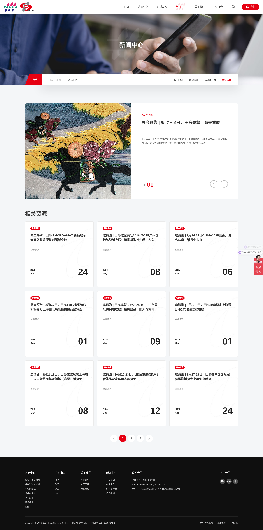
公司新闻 (178, 79)
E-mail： (136, 484)
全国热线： (137, 480)
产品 (57, 489)
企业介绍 (85, 480)
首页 (51, 79)
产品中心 (30, 472)
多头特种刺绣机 (32, 484)
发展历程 (85, 484)
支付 (57, 493)
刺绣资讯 (193, 79)
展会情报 (72, 79)
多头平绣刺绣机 (32, 480)
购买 (57, 484)
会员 (57, 480)
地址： (135, 489)
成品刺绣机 (30, 493)
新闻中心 (60, 79)
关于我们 (86, 472)
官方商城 (60, 472)
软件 (27, 507)
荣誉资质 (85, 489)
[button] (213, 184)
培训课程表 (210, 79)
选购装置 (29, 502)
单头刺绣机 (30, 489)
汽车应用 (29, 498)
